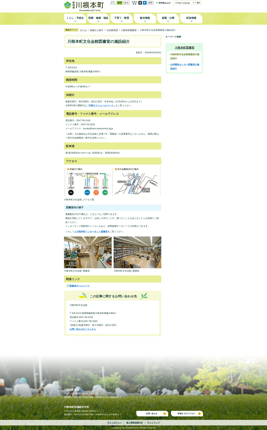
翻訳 (198, 3)
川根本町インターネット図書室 (92, 231)
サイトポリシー (114, 422)
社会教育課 (112, 30)
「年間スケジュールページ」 (101, 105)
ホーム (83, 30)
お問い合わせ (151, 413)
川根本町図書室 (129, 30)
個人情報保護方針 (134, 422)
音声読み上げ (164, 3)
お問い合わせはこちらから (83, 329)
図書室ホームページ (80, 286)
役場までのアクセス (186, 413)
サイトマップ (153, 422)
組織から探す (96, 30)
